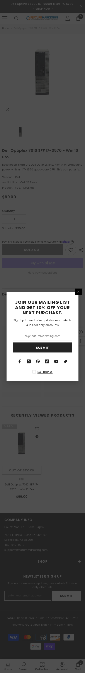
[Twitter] (65, 361)
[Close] (78, 292)
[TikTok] (47, 361)
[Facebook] (19, 361)
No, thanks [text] (45, 372)
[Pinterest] (37, 361)
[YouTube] (56, 361)
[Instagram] (28, 361)
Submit (42, 347)
